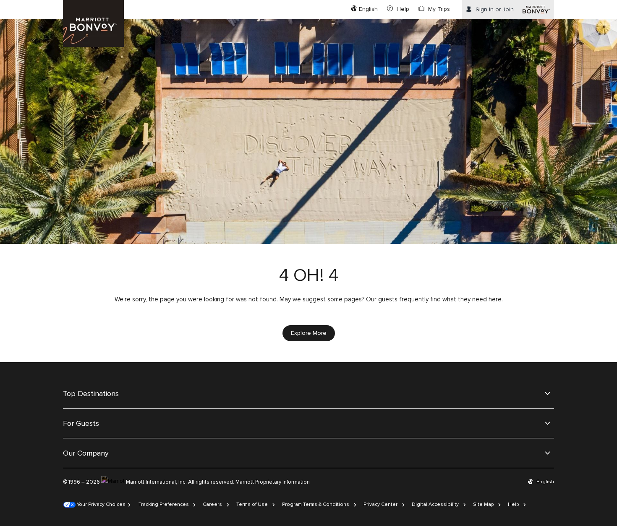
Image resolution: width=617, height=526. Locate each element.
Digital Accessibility (435, 504)
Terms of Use (252, 504)
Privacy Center (380, 504)
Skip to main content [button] (28, 4)
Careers (212, 504)
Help (513, 504)
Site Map (483, 504)
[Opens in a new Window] (536, 9)
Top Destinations (91, 393)
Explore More (309, 333)
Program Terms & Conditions (315, 504)
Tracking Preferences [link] (164, 504)
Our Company (86, 453)
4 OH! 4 (308, 275)
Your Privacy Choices (100, 504)
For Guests (81, 423)
